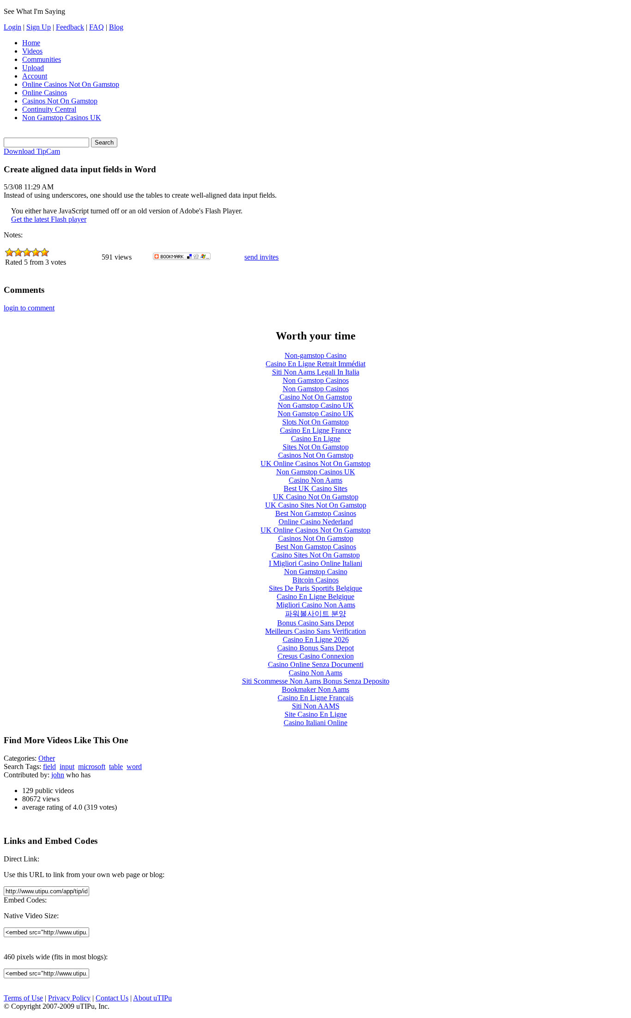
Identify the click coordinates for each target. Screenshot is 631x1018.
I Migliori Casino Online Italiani (315, 563)
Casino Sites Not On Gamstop (316, 555)
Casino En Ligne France (315, 430)
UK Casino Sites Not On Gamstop (315, 505)
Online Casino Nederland (316, 522)
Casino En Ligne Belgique (315, 596)
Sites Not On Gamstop (316, 447)
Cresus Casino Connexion (316, 656)
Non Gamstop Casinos (316, 380)
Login (12, 27)
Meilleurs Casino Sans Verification (315, 631)
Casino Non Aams (315, 480)
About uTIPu (152, 998)
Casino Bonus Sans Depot (315, 648)
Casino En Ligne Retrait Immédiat (315, 364)
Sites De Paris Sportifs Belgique (315, 588)
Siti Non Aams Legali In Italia (315, 372)
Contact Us (112, 998)
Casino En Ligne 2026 (316, 639)
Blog (116, 27)
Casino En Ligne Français (315, 698)
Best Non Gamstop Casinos (315, 513)
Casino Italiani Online (315, 723)
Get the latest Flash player (48, 219)
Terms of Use (23, 998)
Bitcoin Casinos (315, 580)
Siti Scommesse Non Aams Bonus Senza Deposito (315, 681)
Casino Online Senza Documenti (316, 664)
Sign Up (38, 27)
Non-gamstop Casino (315, 355)
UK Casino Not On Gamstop (315, 497)
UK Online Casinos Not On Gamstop (315, 463)
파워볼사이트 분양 (315, 614)
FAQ (96, 27)
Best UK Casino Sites (315, 488)
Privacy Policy (69, 998)
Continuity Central (49, 109)
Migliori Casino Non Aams (315, 605)
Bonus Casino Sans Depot (315, 623)
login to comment (29, 308)
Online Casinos (44, 93)
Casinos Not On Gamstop (59, 101)
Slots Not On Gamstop (315, 422)
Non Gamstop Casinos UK (61, 117)
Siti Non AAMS (316, 706)
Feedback (70, 27)
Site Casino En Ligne (316, 714)
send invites (261, 257)
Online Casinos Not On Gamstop (70, 84)
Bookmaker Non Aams (315, 689)
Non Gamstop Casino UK (316, 405)
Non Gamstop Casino (315, 572)
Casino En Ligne (315, 438)
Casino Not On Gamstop (315, 397)
